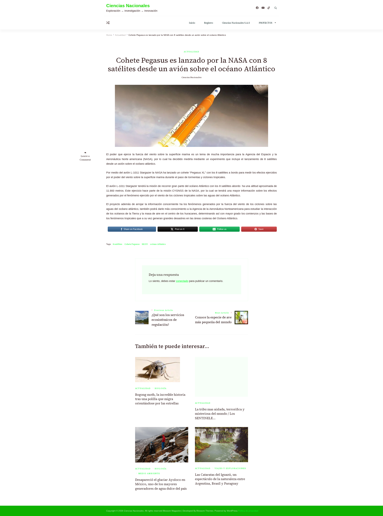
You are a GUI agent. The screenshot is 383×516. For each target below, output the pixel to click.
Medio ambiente (149, 473)
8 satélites (117, 244)
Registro (208, 23)
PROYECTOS (265, 23)
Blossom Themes (204, 511)
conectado (182, 281)
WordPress (232, 511)
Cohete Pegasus (132, 244)
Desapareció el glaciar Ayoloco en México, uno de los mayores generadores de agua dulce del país (161, 484)
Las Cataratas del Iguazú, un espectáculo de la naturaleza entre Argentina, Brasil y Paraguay (220, 479)
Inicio (192, 23)
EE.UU (145, 244)
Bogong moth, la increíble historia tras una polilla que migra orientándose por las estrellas (160, 399)
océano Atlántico (158, 244)
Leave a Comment (85, 157)
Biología (161, 388)
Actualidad (191, 51)
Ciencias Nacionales (128, 5)
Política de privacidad (248, 511)
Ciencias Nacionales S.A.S (236, 23)
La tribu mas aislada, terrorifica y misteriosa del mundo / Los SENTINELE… (220, 413)
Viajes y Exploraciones (230, 468)
